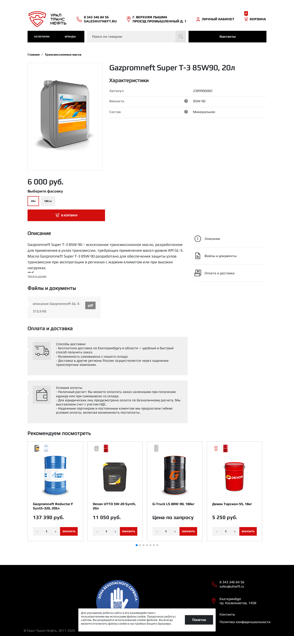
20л (33, 201)
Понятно (199, 620)
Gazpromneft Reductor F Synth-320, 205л (53, 506)
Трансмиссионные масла (63, 54)
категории (42, 36)
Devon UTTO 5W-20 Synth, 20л (114, 506)
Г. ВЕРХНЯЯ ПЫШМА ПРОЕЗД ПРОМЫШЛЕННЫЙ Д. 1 (159, 19)
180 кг (48, 201)
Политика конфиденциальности (245, 622)
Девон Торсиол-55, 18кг (232, 504)
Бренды (70, 36)
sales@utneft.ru (100, 21)
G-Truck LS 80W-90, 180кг (173, 504)
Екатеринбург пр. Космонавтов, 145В (238, 601)
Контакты (228, 36)
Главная (34, 54)
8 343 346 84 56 (96, 17)
